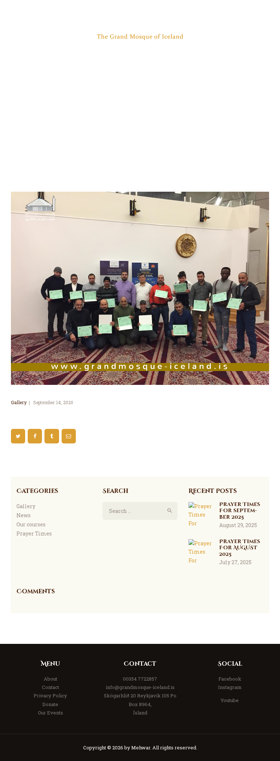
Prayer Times (34, 533)
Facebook (229, 679)
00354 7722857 (140, 679)
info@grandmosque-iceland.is (140, 687)
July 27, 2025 (235, 562)
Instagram (230, 687)
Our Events (50, 712)
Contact (50, 687)
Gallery (19, 402)
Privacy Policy (50, 695)
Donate (50, 704)
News (23, 515)
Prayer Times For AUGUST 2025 (239, 548)
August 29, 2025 (238, 525)
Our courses (31, 524)
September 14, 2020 (53, 402)
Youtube (230, 700)
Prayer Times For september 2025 (239, 511)
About (50, 679)
